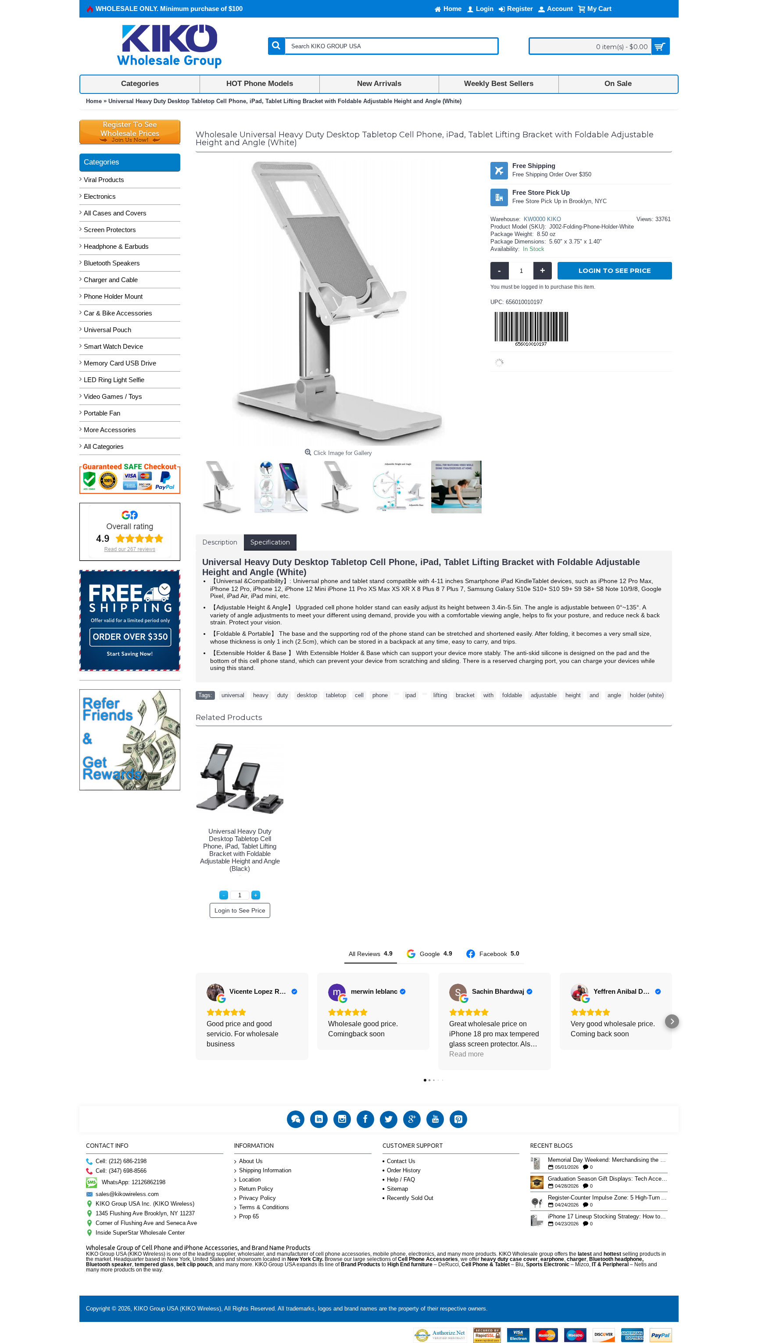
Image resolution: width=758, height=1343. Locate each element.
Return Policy (256, 1188)
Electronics (100, 196)
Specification (270, 542)
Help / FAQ (401, 1179)
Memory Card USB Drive (120, 363)
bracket (465, 695)
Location (250, 1179)
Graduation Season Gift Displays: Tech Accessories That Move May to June (608, 1179)
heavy (260, 695)
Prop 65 (249, 1216)
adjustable (544, 695)
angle (614, 695)
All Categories (104, 446)
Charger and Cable (111, 279)
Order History (404, 1170)
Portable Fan (102, 413)
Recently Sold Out (410, 1198)
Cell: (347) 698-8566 (121, 1171)
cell (359, 695)
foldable (512, 695)
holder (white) (647, 695)
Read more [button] (466, 1054)
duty (282, 695)
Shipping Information (265, 1170)
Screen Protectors (110, 229)
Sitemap (397, 1188)
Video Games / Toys (113, 396)
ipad (410, 695)
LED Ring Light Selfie (114, 379)
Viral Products (104, 179)
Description (219, 542)
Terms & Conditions (264, 1207)
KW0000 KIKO (542, 219)
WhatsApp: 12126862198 (133, 1182)
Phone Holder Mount (113, 296)
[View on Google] (215, 992)
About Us (251, 1161)
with (488, 695)
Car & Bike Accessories (118, 313)
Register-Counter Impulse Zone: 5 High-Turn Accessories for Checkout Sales (608, 1198)
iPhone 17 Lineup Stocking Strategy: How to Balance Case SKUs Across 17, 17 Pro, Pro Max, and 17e (608, 1217)
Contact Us (401, 1161)
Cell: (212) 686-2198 (121, 1161)
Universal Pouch (107, 329)
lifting (440, 695)
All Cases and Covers (115, 213)
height (573, 695)
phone (380, 695)
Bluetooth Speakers (112, 263)
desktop (307, 695)
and (594, 695)
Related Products (229, 717)
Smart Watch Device (113, 346)
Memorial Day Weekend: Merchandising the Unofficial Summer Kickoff (608, 1160)
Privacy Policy (257, 1198)
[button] (196, 1021)
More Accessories (110, 429)
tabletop (336, 695)
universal (233, 695)
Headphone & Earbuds (116, 246)
